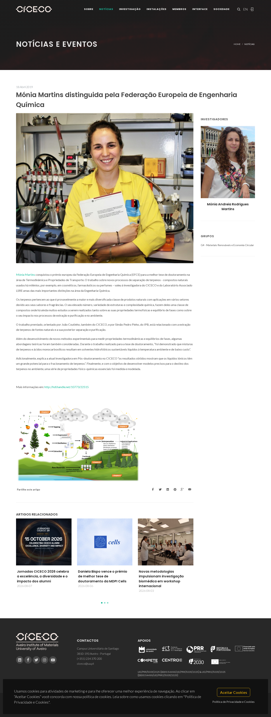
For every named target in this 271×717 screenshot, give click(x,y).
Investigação (130, 9)
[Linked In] (19, 660)
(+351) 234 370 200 (89, 658)
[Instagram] (44, 660)
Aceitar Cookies (233, 692)
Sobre (88, 9)
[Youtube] (53, 660)
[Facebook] (28, 660)
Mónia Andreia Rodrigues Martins (228, 206)
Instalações (156, 9)
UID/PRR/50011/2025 (149, 672)
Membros (179, 9)
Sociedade (221, 9)
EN (245, 9)
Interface (200, 9)
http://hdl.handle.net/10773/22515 (66, 387)
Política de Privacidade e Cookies (233, 701)
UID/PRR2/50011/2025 (213, 672)
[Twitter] (36, 660)
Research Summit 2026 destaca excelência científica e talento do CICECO (165, 570)
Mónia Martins (25, 274)
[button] (102, 603)
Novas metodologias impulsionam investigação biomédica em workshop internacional (100, 578)
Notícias (106, 9)
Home (237, 44)
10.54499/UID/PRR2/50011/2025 (160, 675)
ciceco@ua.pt (85, 663)
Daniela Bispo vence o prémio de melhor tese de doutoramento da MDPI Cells (41, 576)
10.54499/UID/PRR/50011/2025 (182, 672)
